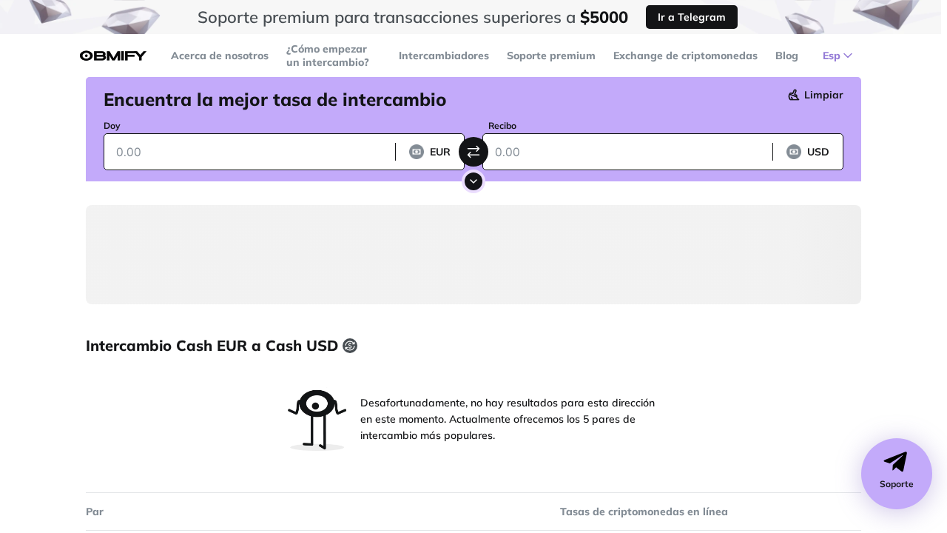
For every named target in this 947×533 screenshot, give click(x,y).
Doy (112, 125)
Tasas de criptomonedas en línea (644, 511)
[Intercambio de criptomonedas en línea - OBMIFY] (113, 56)
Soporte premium (551, 55)
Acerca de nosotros (220, 55)
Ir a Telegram (692, 17)
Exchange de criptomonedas (685, 55)
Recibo (502, 125)
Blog (786, 55)
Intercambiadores (444, 55)
